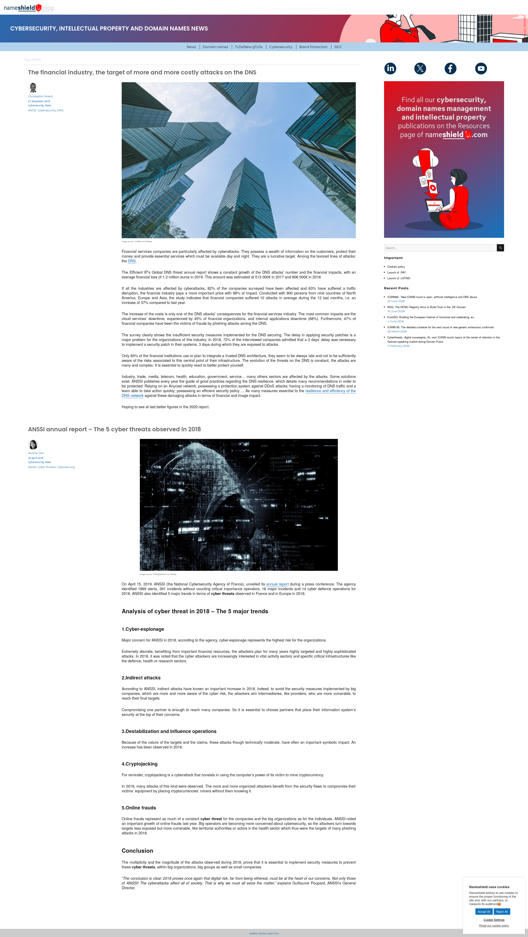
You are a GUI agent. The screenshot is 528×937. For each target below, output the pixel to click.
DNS (132, 260)
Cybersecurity (280, 47)
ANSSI (32, 110)
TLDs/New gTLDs (249, 47)
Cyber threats (46, 467)
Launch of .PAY (396, 272)
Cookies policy (396, 267)
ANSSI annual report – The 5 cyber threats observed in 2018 (114, 429)
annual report (277, 583)
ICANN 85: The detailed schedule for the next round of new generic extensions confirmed (440, 327)
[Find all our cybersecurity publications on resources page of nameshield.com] (444, 159)
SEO (337, 47)
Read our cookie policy (494, 925)
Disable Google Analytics (264, 933)
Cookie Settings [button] (494, 919)
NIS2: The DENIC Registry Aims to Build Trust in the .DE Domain (426, 307)
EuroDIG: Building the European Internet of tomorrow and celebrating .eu (431, 317)
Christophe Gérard (40, 96)
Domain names (215, 47)
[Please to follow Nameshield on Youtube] (489, 68)
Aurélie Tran (36, 453)
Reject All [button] (502, 912)
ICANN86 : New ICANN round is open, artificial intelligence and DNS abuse (432, 297)
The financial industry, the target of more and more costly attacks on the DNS (142, 72)
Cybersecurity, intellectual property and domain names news (109, 29)
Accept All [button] (484, 912)
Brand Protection (313, 47)
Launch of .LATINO (398, 278)
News (191, 47)
